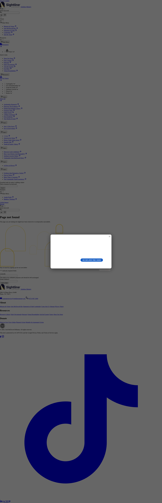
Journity (107, 269)
